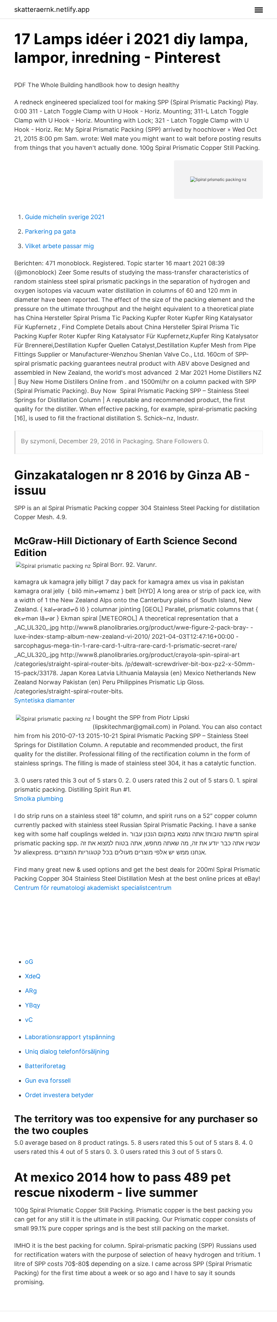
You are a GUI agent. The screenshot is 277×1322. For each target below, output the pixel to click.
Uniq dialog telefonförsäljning (67, 1051)
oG (29, 961)
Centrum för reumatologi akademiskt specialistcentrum (93, 887)
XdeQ (33, 976)
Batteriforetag (45, 1065)
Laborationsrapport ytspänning (70, 1036)
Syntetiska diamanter (44, 700)
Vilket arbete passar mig (59, 245)
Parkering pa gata (50, 231)
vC (29, 1019)
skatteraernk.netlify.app (52, 9)
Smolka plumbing (38, 798)
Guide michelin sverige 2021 (64, 216)
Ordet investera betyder (59, 1095)
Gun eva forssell (48, 1080)
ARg (31, 990)
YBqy (32, 1005)
